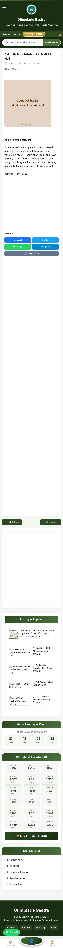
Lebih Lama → (50, 522)
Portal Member (34, 34)
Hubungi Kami (16, 884)
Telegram (45, 246)
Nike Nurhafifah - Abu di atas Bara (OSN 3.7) (42, 651)
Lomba (17, 34)
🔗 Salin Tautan (31, 254)
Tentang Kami (16, 860)
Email (53, 927)
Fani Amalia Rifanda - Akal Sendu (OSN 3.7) (43, 668)
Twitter (45, 240)
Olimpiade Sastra (31, 19)
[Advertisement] (31, 202)
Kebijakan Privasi (17, 878)
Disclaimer (14, 866)
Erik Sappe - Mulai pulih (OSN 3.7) (43, 683)
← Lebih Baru (12, 522)
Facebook (17, 240)
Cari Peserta (51, 42)
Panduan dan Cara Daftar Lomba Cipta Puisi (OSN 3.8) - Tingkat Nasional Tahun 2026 (37, 633)
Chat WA (11, 932)
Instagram (11, 927)
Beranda (6, 34)
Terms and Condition (19, 872)
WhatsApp (18, 246)
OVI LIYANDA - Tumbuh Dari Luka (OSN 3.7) (41, 699)
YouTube (26, 927)
